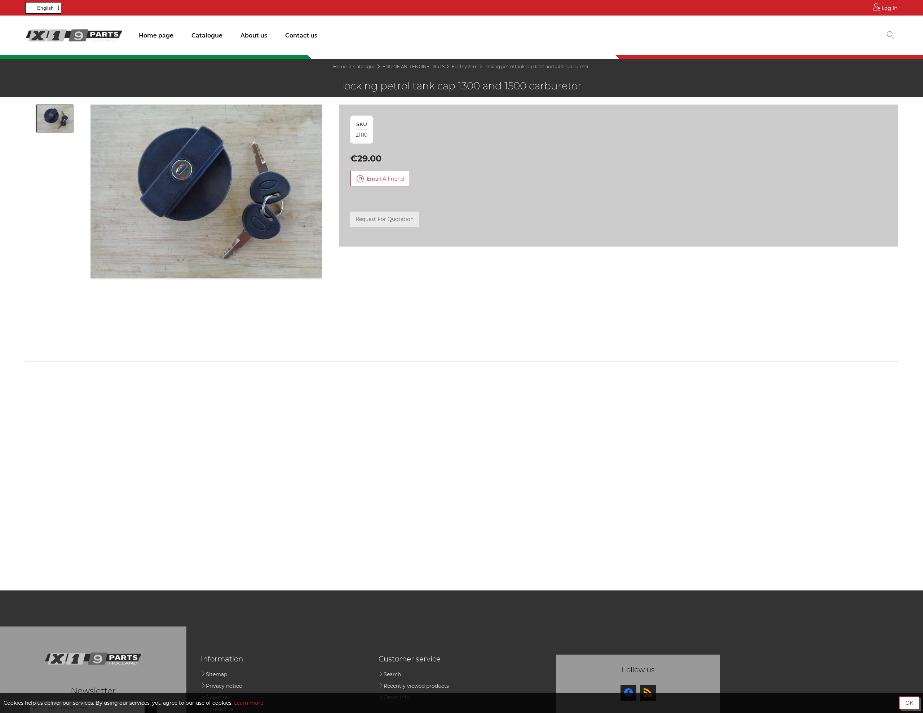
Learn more (248, 703)
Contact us (301, 35)
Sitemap (216, 674)
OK (909, 703)
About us (253, 35)
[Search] (890, 36)
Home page (156, 35)
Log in (889, 8)
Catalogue (206, 35)
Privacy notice (224, 686)
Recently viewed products (416, 686)
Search (392, 674)
